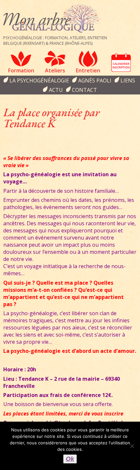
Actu (56, 89)
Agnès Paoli (94, 80)
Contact (84, 89)
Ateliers (55, 70)
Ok (70, 458)
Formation (21, 70)
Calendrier (121, 62)
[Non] (132, 446)
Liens (127, 80)
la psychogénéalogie (39, 80)
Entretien (88, 70)
